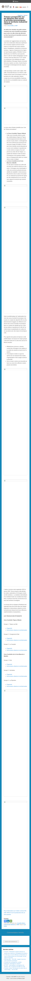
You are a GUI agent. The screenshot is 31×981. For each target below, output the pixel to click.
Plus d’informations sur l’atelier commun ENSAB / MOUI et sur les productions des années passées (15, 912)
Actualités (19, 923)
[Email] (11, 921)
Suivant (26, 15)
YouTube (10, 938)
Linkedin (7, 938)
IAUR (16, 25)
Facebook (4, 938)
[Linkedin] (8, 921)
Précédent (19, 15)
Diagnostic (9, 628)
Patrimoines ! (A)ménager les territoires (12, 963)
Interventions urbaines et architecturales (17, 630)
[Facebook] (5, 921)
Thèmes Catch (21, 978)
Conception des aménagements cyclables (13, 962)
